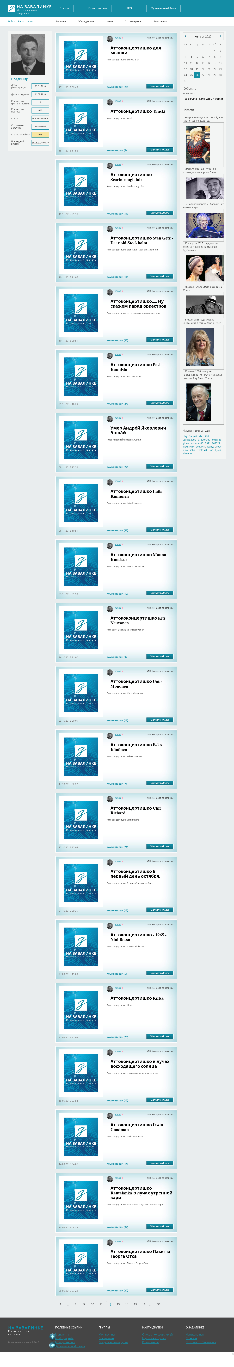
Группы (64, 8)
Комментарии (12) (117, 593)
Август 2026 (203, 36)
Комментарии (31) (117, 530)
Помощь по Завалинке (201, 1342)
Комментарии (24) (117, 403)
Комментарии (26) (117, 87)
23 (220, 69)
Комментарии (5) (117, 973)
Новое (109, 20)
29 (214, 75)
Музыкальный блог (163, 8)
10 (92, 1304)
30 (220, 75)
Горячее (61, 20)
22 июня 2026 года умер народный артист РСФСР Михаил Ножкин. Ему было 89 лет (202, 375)
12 (197, 63)
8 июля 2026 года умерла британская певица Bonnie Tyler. (202, 321)
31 (185, 81)
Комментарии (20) (117, 1290)
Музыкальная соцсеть (34, 8)
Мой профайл (64, 1338)
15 (135, 1304)
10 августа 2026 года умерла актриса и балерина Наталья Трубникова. (200, 247)
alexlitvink (188, 446)
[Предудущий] (221, 36)
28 (209, 75)
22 (214, 69)
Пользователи (97, 8)
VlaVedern (188, 453)
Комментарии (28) (117, 1037)
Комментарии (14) (117, 277)
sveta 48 (202, 450)
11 (101, 1304)
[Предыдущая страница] (52, 1345)
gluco (186, 443)
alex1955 (204, 436)
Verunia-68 (197, 443)
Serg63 (193, 436)
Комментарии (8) (117, 150)
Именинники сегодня (197, 430)
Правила (191, 1338)
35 (158, 1304)
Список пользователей (157, 1334)
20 (203, 69)
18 (191, 69)
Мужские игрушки (154, 1338)
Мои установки (65, 1342)
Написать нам (195, 1334)
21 (209, 69)
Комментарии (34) (117, 1227)
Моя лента (160, 20)
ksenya (210, 446)
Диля (218, 450)
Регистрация (25, 21)
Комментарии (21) (117, 847)
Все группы (106, 1338)
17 (185, 69)
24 (185, 75)
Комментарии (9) (117, 657)
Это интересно (133, 20)
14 (126, 1304)
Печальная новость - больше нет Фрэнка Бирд (203, 205)
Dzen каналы (150, 1342)
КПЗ (129, 8)
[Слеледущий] (185, 36)
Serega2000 (189, 439)
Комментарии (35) (117, 340)
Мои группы (107, 1334)
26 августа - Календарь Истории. (204, 98)
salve (192, 450)
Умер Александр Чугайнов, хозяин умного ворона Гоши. (200, 170)
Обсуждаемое (86, 20)
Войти (11, 21)
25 (191, 75)
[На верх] (52, 1337)
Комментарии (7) (117, 783)
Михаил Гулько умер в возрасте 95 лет (202, 288)
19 (197, 69)
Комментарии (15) (117, 910)
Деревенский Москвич (70, 1346)
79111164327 (212, 443)
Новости (188, 110)
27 (203, 75)
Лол (211, 450)
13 (118, 1304)
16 (143, 1304)
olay (185, 436)
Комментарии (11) (117, 213)
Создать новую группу (113, 1342)
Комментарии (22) (117, 467)
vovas (118, 37)
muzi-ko (216, 439)
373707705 (204, 439)
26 (197, 75)
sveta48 (200, 446)
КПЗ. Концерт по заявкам (160, 37)
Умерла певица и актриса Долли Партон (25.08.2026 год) (203, 119)
